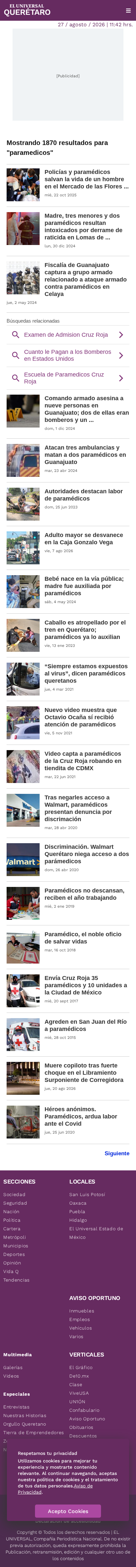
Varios (76, 1336)
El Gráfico (81, 1367)
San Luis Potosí (87, 1194)
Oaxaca (78, 1203)
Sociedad (14, 1194)
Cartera (12, 1228)
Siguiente (117, 1153)
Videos (11, 1376)
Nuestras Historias (25, 1415)
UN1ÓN (77, 1401)
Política (12, 1220)
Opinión (12, 1262)
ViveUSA (79, 1393)
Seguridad (15, 1203)
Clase (76, 1384)
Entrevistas (16, 1406)
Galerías (13, 1367)
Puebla (77, 1211)
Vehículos (80, 1328)
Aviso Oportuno (87, 1418)
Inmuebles (81, 1310)
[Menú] (128, 10)
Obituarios (81, 1427)
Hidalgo (78, 1220)
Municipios (15, 1245)
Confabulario (84, 1410)
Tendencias (16, 1280)
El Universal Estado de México (96, 1233)
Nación (11, 1211)
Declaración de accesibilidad (68, 1521)
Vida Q (11, 1271)
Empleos (79, 1319)
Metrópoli (14, 1237)
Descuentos (83, 1435)
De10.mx (79, 1376)
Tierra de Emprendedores (33, 1432)
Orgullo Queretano (24, 1424)
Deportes (14, 1254)
